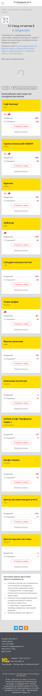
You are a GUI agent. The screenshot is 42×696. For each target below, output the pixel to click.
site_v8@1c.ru (19, 661)
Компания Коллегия (15, 380)
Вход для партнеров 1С (10, 639)
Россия (18, 46)
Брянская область (9, 48)
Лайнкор (9, 222)
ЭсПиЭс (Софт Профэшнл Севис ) (18, 420)
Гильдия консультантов (18, 262)
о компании (31, 679)
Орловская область (16, 51)
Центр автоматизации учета (20, 499)
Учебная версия (7, 641)
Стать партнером (8, 644)
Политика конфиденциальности (13, 646)
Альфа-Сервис (12, 460)
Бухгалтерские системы (18, 539)
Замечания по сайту (8, 649)
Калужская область (29, 46)
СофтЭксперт (11, 104)
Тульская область (16, 53)
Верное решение (13, 341)
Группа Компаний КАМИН (18, 143)
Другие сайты (6, 651)
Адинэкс (8, 183)
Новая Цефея (11, 301)
